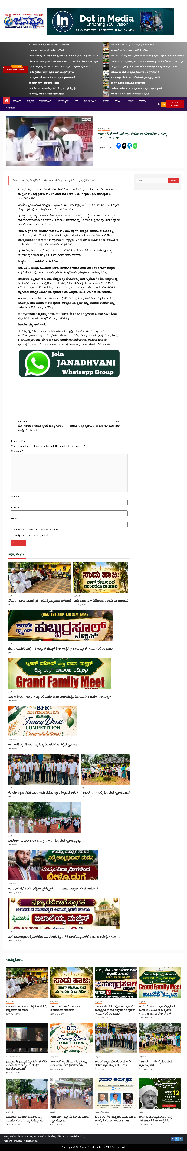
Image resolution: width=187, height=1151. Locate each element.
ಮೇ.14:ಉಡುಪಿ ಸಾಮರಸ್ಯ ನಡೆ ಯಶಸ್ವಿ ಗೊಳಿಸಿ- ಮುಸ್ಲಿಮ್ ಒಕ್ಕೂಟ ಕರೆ (41, 426)
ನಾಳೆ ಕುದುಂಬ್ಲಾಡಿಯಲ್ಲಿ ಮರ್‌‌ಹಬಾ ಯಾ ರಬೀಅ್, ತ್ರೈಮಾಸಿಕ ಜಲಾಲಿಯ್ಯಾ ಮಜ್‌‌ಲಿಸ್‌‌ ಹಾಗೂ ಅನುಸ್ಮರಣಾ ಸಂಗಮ (64, 936)
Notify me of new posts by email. (31, 535)
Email (15, 507)
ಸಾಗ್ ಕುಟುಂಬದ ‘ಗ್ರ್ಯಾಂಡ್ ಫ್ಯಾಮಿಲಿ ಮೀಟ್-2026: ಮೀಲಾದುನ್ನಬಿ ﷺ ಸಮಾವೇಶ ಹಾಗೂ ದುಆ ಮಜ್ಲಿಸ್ (47, 61)
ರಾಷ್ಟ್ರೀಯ (30, 101)
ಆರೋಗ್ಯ (142, 101)
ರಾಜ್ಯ (14, 101)
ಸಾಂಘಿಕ (131, 101)
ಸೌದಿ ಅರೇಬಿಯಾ (16, 1057)
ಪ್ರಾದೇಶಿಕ (106, 101)
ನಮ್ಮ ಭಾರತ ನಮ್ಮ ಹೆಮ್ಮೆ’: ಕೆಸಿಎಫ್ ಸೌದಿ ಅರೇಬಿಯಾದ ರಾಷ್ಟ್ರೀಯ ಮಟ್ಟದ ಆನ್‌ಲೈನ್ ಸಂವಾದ (44, 67)
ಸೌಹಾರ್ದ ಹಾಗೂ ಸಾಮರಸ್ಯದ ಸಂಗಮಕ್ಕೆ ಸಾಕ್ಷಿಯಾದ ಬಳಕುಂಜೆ (32, 45)
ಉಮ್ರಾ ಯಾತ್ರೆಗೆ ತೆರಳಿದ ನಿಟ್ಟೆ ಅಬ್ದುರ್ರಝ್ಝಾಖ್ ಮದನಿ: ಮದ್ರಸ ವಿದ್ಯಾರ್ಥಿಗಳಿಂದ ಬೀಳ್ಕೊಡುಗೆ (53, 888)
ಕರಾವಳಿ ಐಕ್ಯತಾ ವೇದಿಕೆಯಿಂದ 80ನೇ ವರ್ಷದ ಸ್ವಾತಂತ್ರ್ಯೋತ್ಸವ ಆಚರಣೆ (35, 77)
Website (15, 518)
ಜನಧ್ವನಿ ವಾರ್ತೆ (106, 128)
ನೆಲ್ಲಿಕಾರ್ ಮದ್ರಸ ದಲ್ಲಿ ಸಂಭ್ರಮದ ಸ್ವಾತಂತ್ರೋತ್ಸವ (28, 83)
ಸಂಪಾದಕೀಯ (11, 108)
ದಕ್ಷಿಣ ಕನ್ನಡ (88, 101)
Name (15, 496)
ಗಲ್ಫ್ (76, 101)
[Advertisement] (69, 397)
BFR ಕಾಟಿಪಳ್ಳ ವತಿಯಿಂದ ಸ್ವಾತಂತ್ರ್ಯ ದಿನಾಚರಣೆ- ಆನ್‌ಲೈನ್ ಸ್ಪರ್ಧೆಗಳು (35, 72)
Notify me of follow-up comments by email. (37, 529)
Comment (17, 451)
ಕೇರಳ (99, 128)
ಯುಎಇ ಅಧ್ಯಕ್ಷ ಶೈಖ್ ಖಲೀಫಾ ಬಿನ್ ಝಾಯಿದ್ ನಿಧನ (95, 423)
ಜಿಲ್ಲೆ (116, 101)
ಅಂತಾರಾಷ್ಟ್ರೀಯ (63, 101)
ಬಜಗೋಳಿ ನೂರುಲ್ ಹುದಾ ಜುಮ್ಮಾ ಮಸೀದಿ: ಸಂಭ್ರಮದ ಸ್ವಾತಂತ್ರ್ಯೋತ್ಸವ (36, 88)
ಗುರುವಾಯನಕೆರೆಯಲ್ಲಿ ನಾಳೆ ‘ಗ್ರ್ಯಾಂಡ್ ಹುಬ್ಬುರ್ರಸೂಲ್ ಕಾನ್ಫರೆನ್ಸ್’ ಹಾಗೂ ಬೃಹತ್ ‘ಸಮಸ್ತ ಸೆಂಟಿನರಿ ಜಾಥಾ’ (47, 56)
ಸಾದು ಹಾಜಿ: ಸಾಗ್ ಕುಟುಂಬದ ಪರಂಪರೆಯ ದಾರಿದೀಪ (30, 50)
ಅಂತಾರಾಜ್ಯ (43, 101)
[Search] (159, 104)
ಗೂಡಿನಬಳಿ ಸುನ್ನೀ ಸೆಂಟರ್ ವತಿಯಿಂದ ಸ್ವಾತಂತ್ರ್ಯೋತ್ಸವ (30, 94)
